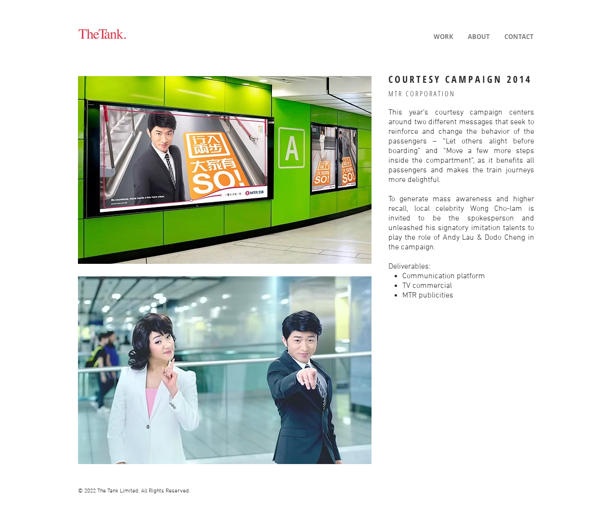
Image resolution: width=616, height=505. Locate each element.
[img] (225, 170)
